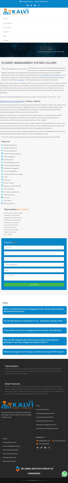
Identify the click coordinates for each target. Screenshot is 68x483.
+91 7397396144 (43, 444)
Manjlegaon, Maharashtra (12, 215)
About (7, 386)
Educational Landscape (11, 101)
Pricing (12, 386)
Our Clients (7, 27)
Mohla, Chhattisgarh (21, 369)
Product (6, 32)
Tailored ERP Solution (40, 393)
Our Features (7, 23)
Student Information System (44, 421)
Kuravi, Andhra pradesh (11, 225)
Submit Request (34, 284)
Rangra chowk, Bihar (10, 232)
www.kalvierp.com (60, 440)
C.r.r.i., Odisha (8, 234)
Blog (4, 36)
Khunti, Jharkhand (32, 371)
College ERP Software (35, 386)
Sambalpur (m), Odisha (19, 371)
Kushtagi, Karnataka (10, 227)
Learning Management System (52, 386)
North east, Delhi (44, 371)
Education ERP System (9, 457)
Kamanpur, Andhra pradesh (19, 373)
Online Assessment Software (32, 389)
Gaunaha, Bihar (9, 369)
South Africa (57, 75)
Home (5, 19)
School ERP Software (21, 386)
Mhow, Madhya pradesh (11, 229)
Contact (5, 40)
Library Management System (14, 389)
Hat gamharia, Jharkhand (11, 222)
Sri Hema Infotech (33, 480)
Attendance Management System (44, 391)
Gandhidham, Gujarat (34, 369)
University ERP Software (25, 391)
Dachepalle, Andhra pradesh (12, 220)
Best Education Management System (21, 393)
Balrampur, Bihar (47, 369)
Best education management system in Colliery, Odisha (51, 51)
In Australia (20, 80)
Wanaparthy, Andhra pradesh (12, 217)
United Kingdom (46, 75)
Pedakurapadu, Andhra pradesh (13, 213)
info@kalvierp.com (44, 440)
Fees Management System (50, 389)
